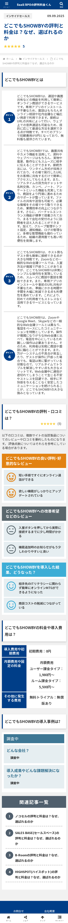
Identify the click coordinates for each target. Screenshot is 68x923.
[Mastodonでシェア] (26, 913)
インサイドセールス (18, 16)
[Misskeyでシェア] (56, 913)
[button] (60, 646)
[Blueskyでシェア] (41, 913)
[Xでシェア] (11, 913)
